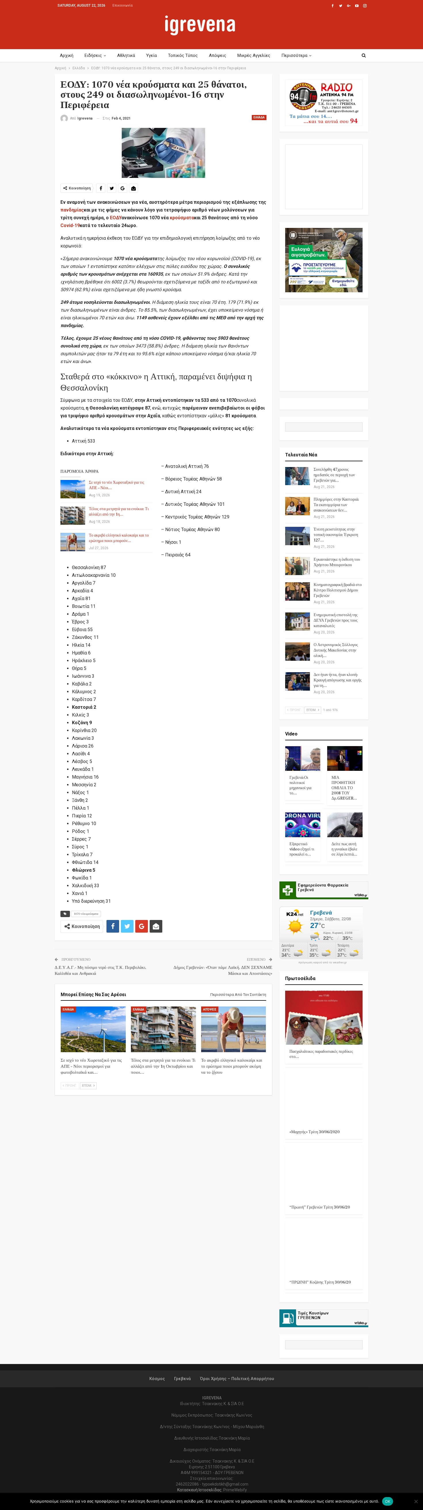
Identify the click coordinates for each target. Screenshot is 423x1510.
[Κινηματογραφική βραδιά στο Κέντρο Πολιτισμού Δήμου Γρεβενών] (297, 591)
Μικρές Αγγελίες (253, 55)
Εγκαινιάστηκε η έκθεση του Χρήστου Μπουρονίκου (337, 562)
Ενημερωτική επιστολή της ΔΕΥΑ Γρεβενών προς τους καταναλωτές (336, 620)
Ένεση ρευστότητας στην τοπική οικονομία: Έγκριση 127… (336, 535)
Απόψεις (217, 55)
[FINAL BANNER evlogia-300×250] (324, 260)
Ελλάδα (259, 117)
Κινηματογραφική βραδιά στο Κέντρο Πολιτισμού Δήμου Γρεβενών (338, 590)
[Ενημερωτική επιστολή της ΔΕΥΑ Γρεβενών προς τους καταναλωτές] (297, 621)
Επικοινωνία (123, 5)
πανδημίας (72, 210)
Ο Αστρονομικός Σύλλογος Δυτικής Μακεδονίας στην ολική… (336, 650)
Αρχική (66, 55)
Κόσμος (157, 1378)
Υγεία (151, 55)
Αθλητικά (126, 55)
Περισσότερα (294, 55)
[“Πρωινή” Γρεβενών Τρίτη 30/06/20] (324, 1173)
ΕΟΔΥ (115, 217)
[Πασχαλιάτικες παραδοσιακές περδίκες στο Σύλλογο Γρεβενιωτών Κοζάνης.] (324, 1018)
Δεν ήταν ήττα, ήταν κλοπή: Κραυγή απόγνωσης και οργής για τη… (338, 680)
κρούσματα (182, 217)
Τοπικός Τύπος (183, 55)
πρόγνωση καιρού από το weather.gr (322, 962)
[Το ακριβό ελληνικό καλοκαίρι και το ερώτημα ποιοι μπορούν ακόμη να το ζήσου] (72, 542)
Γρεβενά (182, 1378)
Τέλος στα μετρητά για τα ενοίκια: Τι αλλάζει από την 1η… (119, 511)
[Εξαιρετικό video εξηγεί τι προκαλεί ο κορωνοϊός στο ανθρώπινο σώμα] (303, 824)
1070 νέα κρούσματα (86, 914)
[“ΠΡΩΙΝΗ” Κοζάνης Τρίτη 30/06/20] (324, 1248)
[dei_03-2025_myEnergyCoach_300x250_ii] (324, 176)
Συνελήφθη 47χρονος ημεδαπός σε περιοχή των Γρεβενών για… (334, 475)
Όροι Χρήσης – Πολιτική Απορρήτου (237, 1378)
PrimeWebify (235, 1490)
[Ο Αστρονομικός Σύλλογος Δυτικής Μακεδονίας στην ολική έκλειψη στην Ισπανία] (297, 651)
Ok (387, 1501)
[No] (416, 1501)
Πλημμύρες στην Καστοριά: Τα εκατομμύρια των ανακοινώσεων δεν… (336, 505)
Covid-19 (70, 225)
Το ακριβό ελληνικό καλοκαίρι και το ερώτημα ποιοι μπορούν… (119, 538)
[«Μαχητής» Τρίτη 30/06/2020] (324, 1098)
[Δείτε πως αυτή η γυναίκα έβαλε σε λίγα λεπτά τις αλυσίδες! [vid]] (345, 824)
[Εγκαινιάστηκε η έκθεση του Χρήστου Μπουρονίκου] (297, 566)
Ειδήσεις (93, 55)
